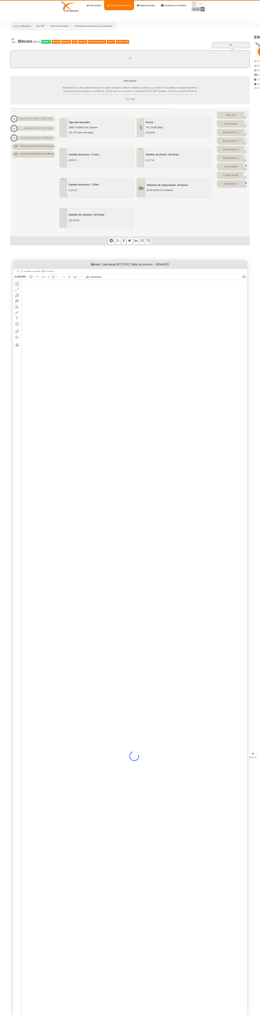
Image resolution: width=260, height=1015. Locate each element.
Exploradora (230, 124)
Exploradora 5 (230, 158)
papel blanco (231, 184)
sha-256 (82, 42)
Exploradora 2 (230, 132)
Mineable (66, 42)
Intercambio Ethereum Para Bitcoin (37, 153)
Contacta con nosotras (174, 5)
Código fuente (230, 175)
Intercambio (95, 5)
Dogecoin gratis (147, 5)
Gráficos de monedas (120, 5)
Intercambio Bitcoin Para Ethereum (37, 146)
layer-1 (111, 42)
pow (74, 42)
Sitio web (231, 115)
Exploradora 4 (230, 149)
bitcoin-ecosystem (97, 42)
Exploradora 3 (230, 141)
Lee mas (130, 99)
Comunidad (230, 166)
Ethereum (26, 26)
